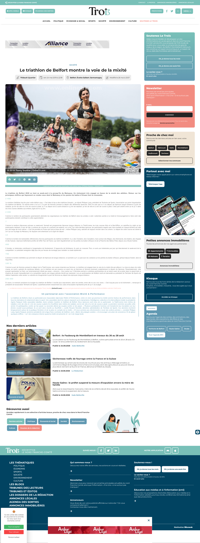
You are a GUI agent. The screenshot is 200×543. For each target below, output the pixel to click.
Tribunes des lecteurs (26, 488)
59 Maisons (153, 256)
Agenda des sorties (24, 502)
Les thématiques (21, 462)
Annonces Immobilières (166, 2)
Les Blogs (16, 484)
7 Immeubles (172, 251)
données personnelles (167, 123)
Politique (58, 21)
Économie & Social (75, 21)
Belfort (73, 78)
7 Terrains (165, 256)
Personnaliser (13, 537)
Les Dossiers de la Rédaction (31, 495)
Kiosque (15, 509)
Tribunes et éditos (23, 491)
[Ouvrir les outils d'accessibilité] (197, 432)
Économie (19, 468)
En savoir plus (151, 76)
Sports (91, 21)
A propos (151, 2)
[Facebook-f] (167, 11)
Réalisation (183, 527)
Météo (14, 512)
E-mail (149, 105)
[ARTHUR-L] (100, 530)
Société (102, 21)
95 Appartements (155, 251)
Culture (132, 21)
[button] (10, 179)
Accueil (46, 21)
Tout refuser (14, 532)
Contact (141, 2)
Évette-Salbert (83, 78)
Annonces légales (186, 2)
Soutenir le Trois (149, 21)
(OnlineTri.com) (57, 288)
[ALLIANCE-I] (57, 57)
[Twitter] (172, 11)
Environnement (117, 21)
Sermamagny (96, 78)
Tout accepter (14, 527)
